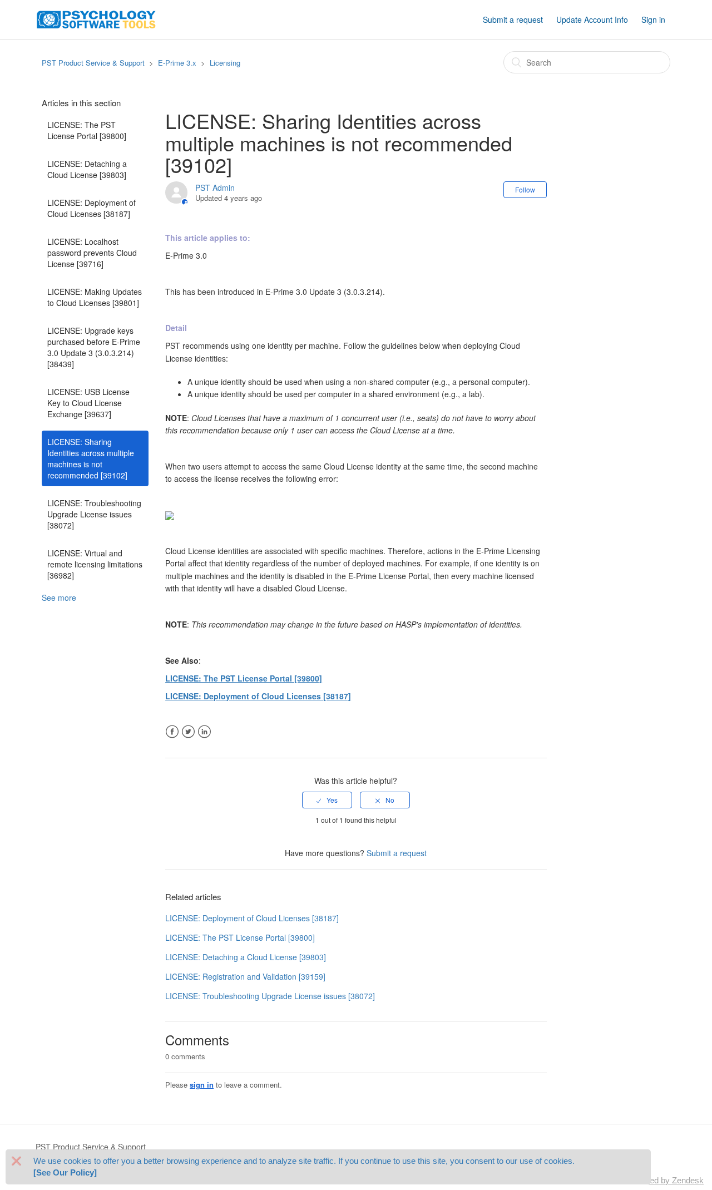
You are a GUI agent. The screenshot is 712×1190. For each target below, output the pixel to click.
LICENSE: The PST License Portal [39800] (86, 130)
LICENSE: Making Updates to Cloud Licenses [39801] (94, 297)
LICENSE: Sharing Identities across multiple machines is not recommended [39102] (90, 458)
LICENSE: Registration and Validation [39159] (245, 976)
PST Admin (215, 187)
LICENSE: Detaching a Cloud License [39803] (87, 169)
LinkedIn (204, 732)
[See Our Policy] (65, 1173)
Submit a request (513, 19)
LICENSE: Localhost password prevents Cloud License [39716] (92, 252)
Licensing (225, 62)
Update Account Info (592, 19)
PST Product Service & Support (93, 62)
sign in (202, 1084)
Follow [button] (525, 189)
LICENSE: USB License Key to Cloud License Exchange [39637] (88, 402)
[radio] (327, 800)
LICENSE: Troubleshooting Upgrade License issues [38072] (94, 514)
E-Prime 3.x (177, 62)
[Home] (96, 18)
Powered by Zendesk (665, 1180)
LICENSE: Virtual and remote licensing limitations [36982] (94, 564)
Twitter (188, 732)
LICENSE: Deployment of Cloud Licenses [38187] (91, 208)
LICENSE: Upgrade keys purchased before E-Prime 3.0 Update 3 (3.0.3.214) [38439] (93, 347)
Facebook (172, 732)
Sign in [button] (653, 19)
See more (59, 597)
